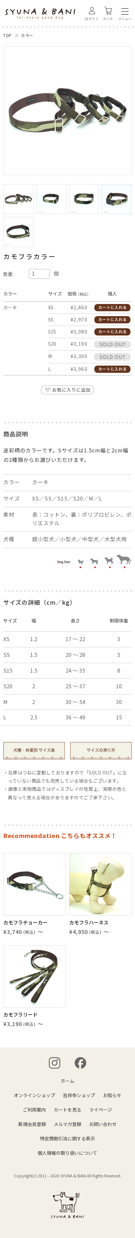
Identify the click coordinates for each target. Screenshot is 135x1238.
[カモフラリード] (35, 976)
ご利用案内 (34, 1109)
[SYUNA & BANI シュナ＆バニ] (40, 14)
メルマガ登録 (67, 1124)
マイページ (100, 1109)
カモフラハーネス (88, 922)
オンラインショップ (34, 1095)
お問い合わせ (103, 1124)
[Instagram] (54, 1063)
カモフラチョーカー (25, 922)
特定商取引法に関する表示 (67, 1138)
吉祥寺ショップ (79, 1095)
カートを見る (67, 1109)
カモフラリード (20, 1014)
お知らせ (112, 1095)
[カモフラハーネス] (100, 884)
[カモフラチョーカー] (35, 884)
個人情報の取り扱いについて (67, 1153)
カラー (27, 35)
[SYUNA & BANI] (67, 1205)
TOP (7, 35)
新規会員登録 (32, 1124)
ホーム (67, 1080)
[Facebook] (80, 1063)
